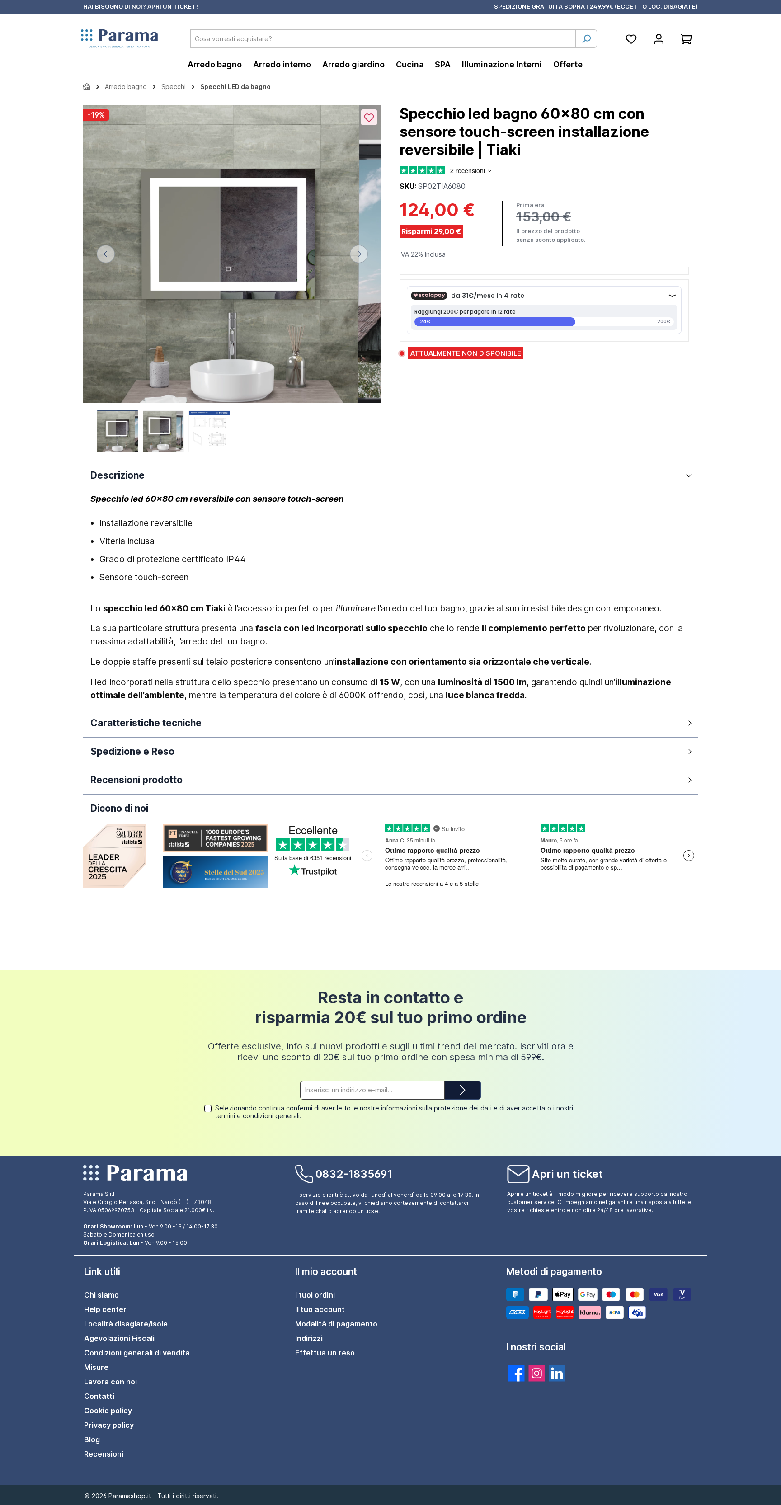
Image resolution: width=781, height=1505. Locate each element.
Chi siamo (101, 1294)
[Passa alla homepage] (119, 38)
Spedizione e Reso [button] (132, 751)
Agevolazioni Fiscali (119, 1338)
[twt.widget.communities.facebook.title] (516, 1373)
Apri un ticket (567, 1173)
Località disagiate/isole (126, 1323)
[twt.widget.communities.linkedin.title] (557, 1373)
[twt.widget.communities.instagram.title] (537, 1373)
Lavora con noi (110, 1381)
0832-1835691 (353, 1173)
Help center (105, 1309)
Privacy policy (109, 1425)
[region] (232, 279)
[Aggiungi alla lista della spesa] (369, 117)
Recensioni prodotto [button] (136, 779)
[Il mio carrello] (686, 38)
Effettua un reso (325, 1352)
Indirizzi (309, 1338)
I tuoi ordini (315, 1294)
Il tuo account (320, 1309)
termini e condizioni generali (257, 1115)
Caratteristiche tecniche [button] (146, 723)
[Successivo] (359, 254)
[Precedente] (106, 254)
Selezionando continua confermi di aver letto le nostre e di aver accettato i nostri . (394, 1111)
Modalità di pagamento (336, 1323)
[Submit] (463, 1090)
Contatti (99, 1396)
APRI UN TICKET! (172, 6)
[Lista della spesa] (631, 38)
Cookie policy (108, 1410)
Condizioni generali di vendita (137, 1352)
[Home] (86, 86)
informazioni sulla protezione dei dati (436, 1108)
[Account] (658, 38)
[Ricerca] (586, 38)
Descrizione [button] (117, 475)
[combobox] (383, 38)
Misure (96, 1367)
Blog (92, 1439)
